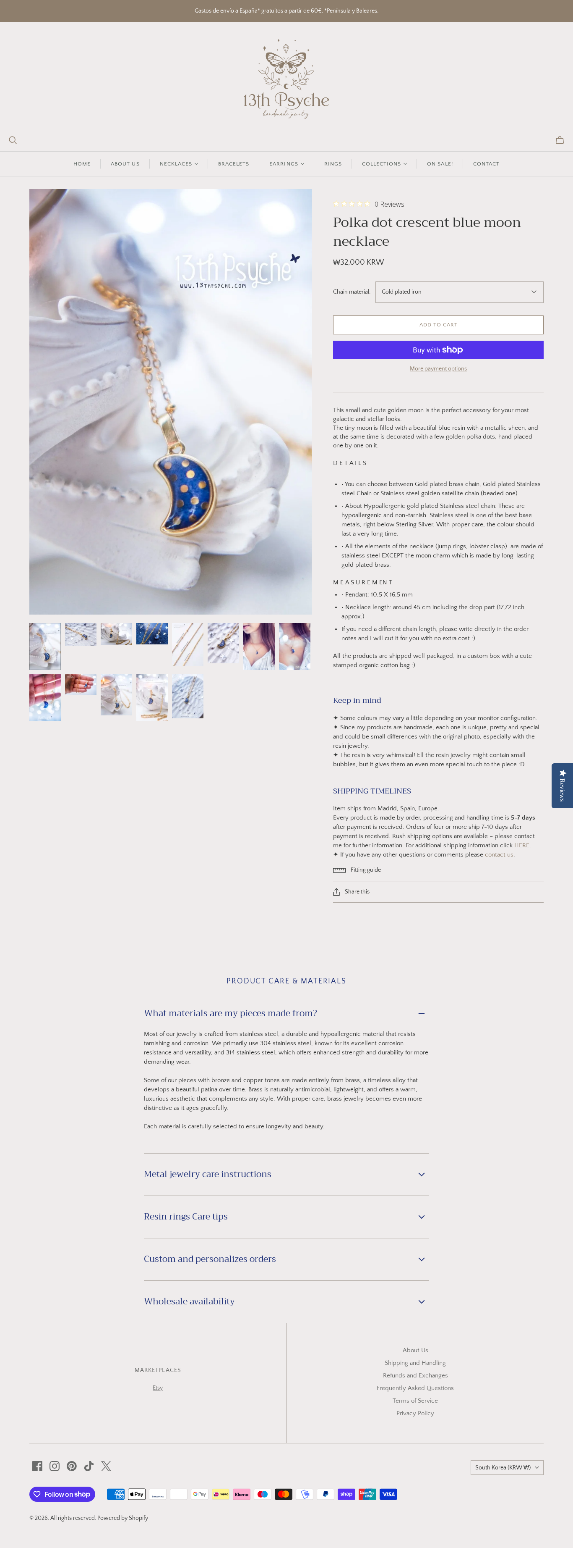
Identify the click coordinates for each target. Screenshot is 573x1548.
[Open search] (13, 140)
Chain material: (351, 292)
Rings (333, 164)
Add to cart (438, 325)
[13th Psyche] (287, 79)
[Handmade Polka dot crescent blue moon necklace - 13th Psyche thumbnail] (45, 646)
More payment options (438, 368)
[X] (106, 1466)
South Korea (503, 1467)
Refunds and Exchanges (415, 1375)
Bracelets (233, 164)
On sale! (440, 164)
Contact (486, 164)
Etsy (158, 1388)
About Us (415, 1350)
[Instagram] (54, 1466)
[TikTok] (89, 1466)
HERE (521, 845)
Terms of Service (415, 1400)
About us (125, 164)
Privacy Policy (415, 1413)
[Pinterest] (72, 1466)
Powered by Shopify (122, 1518)
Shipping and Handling (415, 1363)
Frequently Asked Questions (415, 1388)
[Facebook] (37, 1466)
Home (82, 164)
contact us (499, 854)
